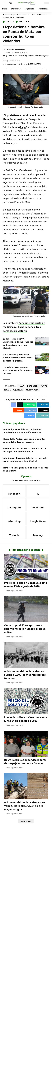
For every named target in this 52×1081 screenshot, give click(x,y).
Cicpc (23, 127)
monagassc (44, 55)
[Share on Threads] (39, 70)
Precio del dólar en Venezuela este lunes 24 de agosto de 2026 (25, 719)
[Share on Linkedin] (23, 70)
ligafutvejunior (31, 55)
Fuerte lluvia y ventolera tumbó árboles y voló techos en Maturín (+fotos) (17, 357)
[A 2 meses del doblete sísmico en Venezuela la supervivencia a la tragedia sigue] (26, 786)
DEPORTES (13, 55)
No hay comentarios (10, 60)
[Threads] (14, 532)
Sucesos (10, 22)
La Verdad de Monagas (15, 49)
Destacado (24, 22)
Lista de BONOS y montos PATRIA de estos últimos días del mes (18, 370)
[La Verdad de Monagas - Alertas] (26, 3)
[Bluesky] (37, 532)
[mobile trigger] (5, 3)
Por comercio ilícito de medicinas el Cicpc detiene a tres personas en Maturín (24, 327)
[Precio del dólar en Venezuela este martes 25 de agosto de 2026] (26, 567)
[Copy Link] (44, 70)
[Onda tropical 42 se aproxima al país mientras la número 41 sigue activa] (26, 609)
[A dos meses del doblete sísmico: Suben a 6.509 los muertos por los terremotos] (26, 655)
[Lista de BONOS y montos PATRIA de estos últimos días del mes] (42, 370)
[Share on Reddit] (28, 70)
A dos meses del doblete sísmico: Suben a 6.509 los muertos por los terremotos (25, 675)
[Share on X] (13, 70)
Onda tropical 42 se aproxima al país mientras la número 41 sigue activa (25, 629)
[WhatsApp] (14, 518)
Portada (6, 15)
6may (5, 55)
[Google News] (37, 518)
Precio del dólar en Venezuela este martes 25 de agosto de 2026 (25, 584)
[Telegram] (37, 504)
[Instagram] (14, 504)
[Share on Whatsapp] (18, 70)
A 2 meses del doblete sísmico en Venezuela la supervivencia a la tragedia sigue (24, 806)
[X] (37, 491)
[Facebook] (14, 491)
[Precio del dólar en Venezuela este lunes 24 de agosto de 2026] (26, 701)
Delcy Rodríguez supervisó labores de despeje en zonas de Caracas (25, 761)
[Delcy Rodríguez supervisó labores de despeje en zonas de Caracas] (26, 744)
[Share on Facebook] (8, 70)
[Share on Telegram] (34, 70)
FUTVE (21, 55)
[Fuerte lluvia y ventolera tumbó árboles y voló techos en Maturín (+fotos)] (42, 357)
